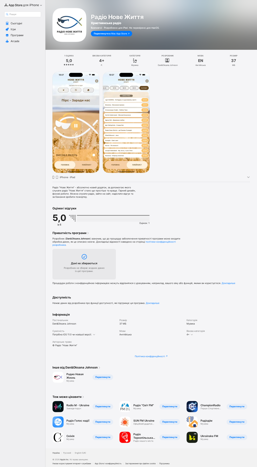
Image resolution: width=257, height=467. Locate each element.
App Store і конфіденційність (108, 464)
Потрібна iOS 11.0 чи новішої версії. (72, 334)
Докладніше (228, 283)
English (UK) (80, 453)
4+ (188, 334)
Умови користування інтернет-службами (71, 464)
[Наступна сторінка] (253, 422)
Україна (56, 453)
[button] (23, 23)
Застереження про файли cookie (140, 464)
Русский (67, 453)
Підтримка (164, 464)
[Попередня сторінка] (49, 422)
